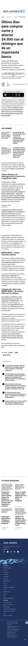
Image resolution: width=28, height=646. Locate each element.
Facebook (4, 552)
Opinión (5, 585)
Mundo (5, 583)
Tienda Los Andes (7, 604)
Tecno (4, 594)
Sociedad (5, 574)
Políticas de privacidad (9, 611)
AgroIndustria (6, 591)
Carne (16, 352)
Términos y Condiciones (9, 609)
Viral (4, 596)
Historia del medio (8, 615)
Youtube (18, 552)
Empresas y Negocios (8, 587)
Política (5, 570)
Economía (9, 17)
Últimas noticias (7, 568)
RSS (4, 613)
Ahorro (11, 352)
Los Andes (2, 17)
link (2, 347)
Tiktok (11, 552)
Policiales (5, 576)
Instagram (8, 552)
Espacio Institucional (8, 598)
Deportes (5, 578)
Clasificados (6, 607)
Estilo (4, 589)
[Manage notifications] (24, 639)
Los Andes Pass (7, 602)
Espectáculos (6, 581)
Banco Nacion (6, 355)
